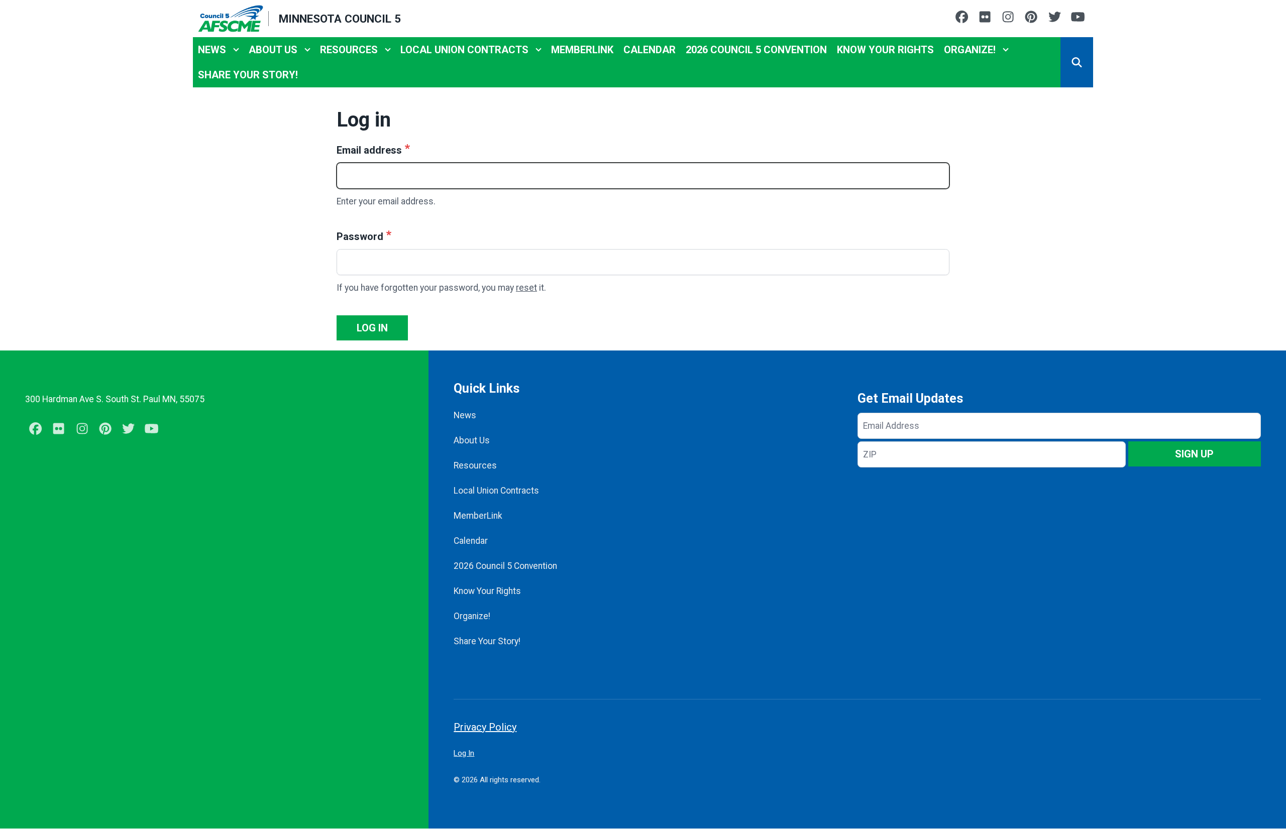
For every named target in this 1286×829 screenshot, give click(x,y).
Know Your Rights (885, 50)
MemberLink (582, 50)
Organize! (970, 50)
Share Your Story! (248, 75)
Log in (372, 328)
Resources (349, 50)
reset (526, 288)
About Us (273, 50)
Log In (464, 753)
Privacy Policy (485, 727)
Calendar (649, 50)
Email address (369, 150)
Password (360, 236)
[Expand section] (236, 50)
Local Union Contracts (464, 50)
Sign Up (1194, 454)
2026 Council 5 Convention (756, 50)
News (212, 50)
